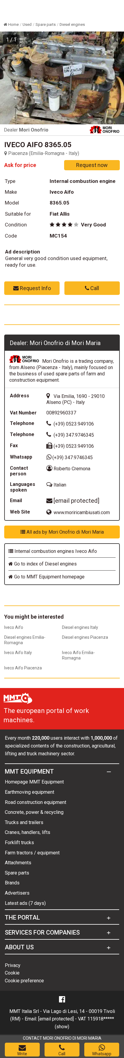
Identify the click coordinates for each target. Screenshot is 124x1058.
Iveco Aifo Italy (18, 652)
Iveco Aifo (13, 627)
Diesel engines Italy (80, 627)
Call (94, 288)
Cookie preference (24, 981)
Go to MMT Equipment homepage (49, 577)
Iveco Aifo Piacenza (23, 667)
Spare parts (17, 873)
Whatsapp (101, 1053)
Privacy (12, 965)
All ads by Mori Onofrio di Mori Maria (64, 532)
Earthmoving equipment (29, 792)
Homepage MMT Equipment (34, 782)
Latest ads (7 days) (25, 903)
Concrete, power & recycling (34, 812)
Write (22, 1053)
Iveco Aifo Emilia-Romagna (78, 655)
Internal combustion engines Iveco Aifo (55, 551)
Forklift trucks (19, 842)
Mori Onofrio (33, 130)
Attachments (18, 862)
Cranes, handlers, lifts (27, 832)
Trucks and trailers (24, 822)
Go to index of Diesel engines (45, 564)
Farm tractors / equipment (32, 853)
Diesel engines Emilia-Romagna (24, 640)
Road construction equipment (35, 802)
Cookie (12, 973)
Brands (12, 883)
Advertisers (17, 893)
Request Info (35, 288)
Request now (92, 165)
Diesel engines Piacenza (85, 637)
